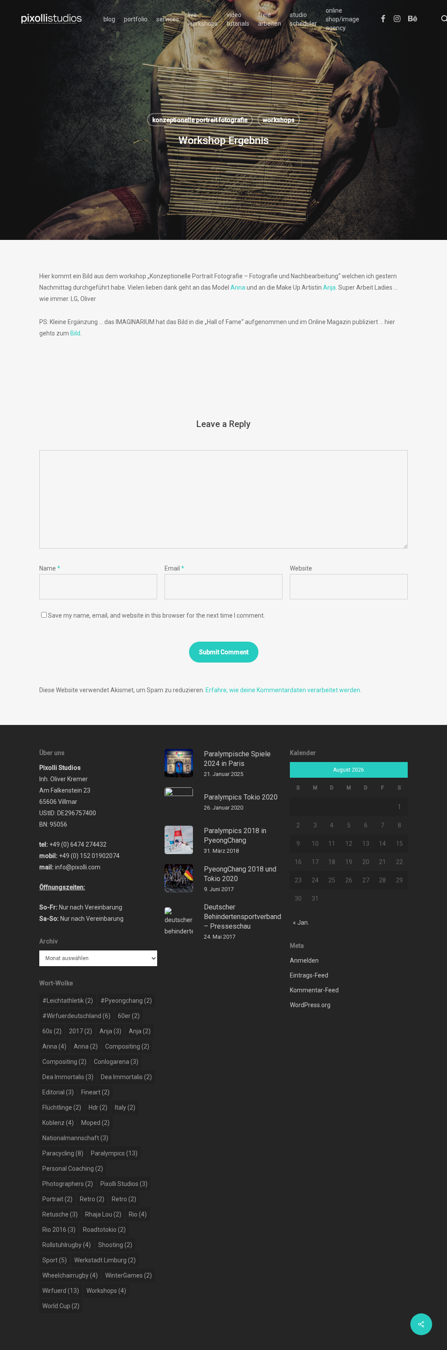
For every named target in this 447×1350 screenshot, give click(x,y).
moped (95, 1122)
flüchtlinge (61, 1107)
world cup (60, 1305)
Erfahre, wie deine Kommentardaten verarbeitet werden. (283, 690)
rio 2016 (59, 1229)
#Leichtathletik (67, 1000)
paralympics (114, 1153)
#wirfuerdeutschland (76, 1015)
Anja (329, 287)
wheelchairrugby (70, 1275)
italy (125, 1107)
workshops (279, 119)
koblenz (58, 1122)
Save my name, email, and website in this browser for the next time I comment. (156, 615)
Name (49, 568)
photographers (67, 1183)
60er (129, 1015)
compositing (127, 1046)
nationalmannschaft (75, 1138)
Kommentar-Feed (314, 990)
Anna (237, 287)
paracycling (62, 1153)
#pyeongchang (126, 1000)
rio (138, 1214)
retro (92, 1199)
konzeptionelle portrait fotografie (200, 119)
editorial (58, 1092)
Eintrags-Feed (309, 975)
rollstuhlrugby (66, 1244)
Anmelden (304, 960)
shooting (115, 1244)
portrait (57, 1199)
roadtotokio (104, 1229)
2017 (80, 1031)
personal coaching (72, 1168)
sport (54, 1260)
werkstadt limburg (105, 1260)
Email (174, 568)
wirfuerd (60, 1290)
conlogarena (116, 1061)
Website (301, 568)
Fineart (95, 1092)
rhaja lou (103, 1214)
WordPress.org (310, 1004)
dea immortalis (67, 1076)
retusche (60, 1214)
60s (52, 1031)
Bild (75, 333)
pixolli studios (124, 1183)
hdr (98, 1107)
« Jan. (301, 922)
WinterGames (128, 1275)
